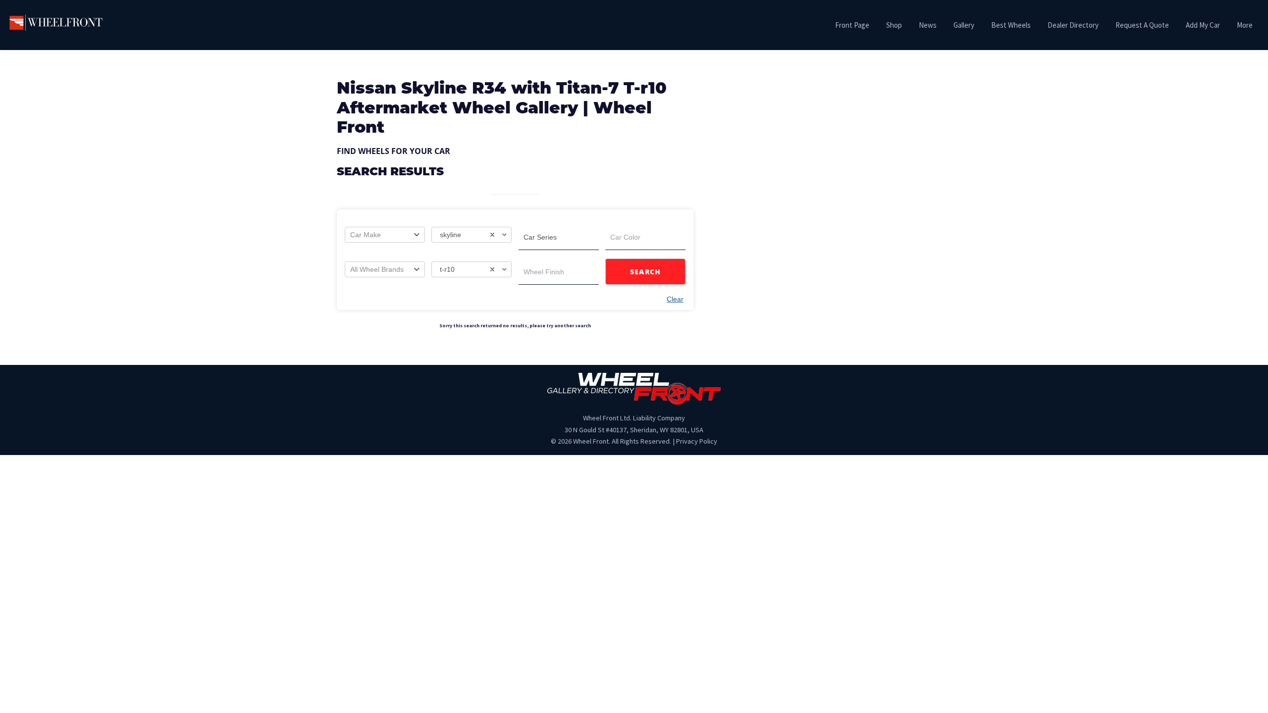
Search (645, 271)
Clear (675, 299)
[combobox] (385, 235)
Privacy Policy (696, 441)
